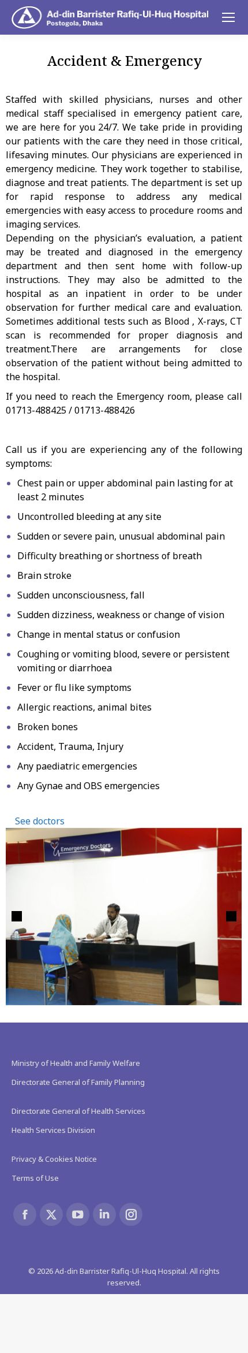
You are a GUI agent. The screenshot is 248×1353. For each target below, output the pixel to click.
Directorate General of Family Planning (78, 1082)
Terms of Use (35, 1178)
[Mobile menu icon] (228, 17)
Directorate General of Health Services (78, 1111)
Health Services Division (53, 1130)
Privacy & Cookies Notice (54, 1159)
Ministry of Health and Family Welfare (76, 1063)
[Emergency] (123, 916)
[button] (17, 916)
